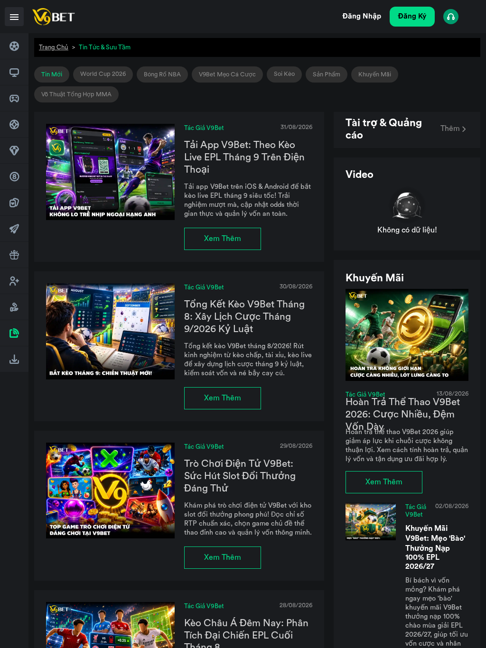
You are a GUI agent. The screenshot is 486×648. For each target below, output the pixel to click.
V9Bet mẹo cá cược (227, 74)
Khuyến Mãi (374, 74)
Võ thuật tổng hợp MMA (76, 94)
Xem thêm (222, 238)
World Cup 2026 (103, 74)
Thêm (450, 128)
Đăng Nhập (362, 16)
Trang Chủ (53, 47)
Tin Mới (51, 74)
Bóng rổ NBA (162, 74)
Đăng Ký (412, 16)
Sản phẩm (326, 74)
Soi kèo (284, 74)
